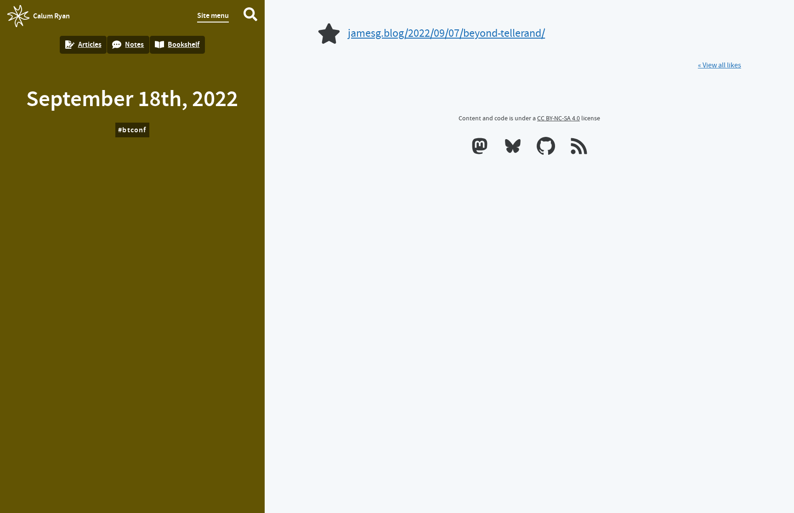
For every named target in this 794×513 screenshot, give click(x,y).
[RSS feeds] (579, 148)
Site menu (213, 15)
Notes (134, 44)
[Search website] (250, 16)
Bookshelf (183, 44)
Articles (90, 44)
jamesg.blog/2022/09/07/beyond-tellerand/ (446, 33)
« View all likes (719, 65)
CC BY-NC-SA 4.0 (558, 118)
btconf (134, 130)
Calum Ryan (38, 19)
